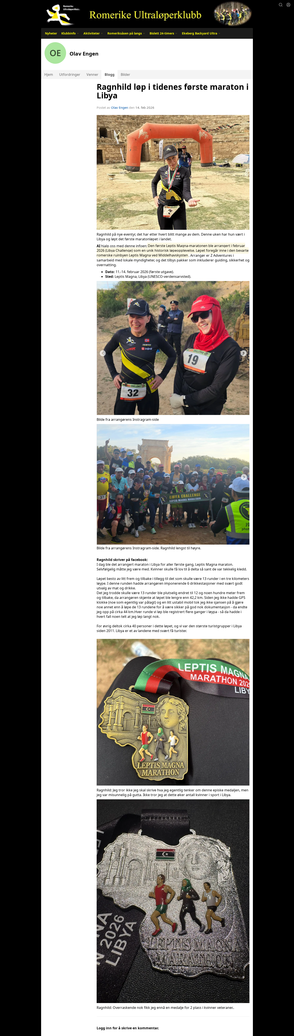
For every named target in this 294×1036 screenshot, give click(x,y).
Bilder (125, 74)
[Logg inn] (288, 5)
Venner (92, 74)
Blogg (110, 74)
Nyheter (51, 33)
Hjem (48, 74)
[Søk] (281, 5)
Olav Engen (119, 107)
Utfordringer (69, 74)
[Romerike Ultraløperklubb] (147, 13)
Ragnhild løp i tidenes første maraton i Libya (173, 91)
